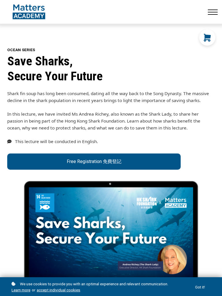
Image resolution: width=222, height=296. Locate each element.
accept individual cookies (58, 290)
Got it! (200, 287)
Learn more (21, 290)
